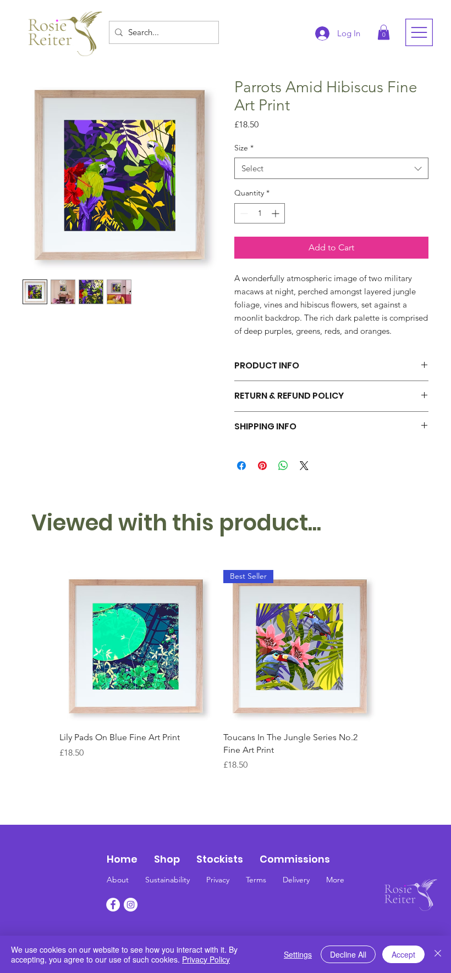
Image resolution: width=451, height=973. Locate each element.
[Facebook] (113, 905)
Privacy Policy (206, 959)
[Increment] (276, 213)
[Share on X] (304, 465)
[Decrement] (243, 213)
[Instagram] (131, 905)
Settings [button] (298, 954)
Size (244, 148)
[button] (383, 32)
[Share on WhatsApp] (283, 465)
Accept (403, 954)
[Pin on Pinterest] (262, 465)
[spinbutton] (260, 213)
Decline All (348, 954)
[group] (217, 670)
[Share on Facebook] (241, 465)
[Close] (437, 954)
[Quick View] (135, 646)
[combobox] (331, 168)
